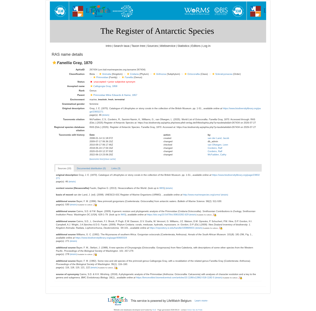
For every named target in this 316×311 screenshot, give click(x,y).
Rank (82, 90)
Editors (195, 46)
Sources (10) (64, 168)
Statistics (183, 46)
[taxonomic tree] (97, 159)
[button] (54, 63)
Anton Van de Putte (194, 310)
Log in (206, 46)
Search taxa (121, 46)
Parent (81, 95)
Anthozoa (161, 74)
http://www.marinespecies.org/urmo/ (201, 194)
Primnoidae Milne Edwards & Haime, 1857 (115, 95)
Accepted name (76, 86)
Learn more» (201, 300)
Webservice (167, 46)
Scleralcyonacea (223, 74)
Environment (77, 99)
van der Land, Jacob (218, 138)
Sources (152, 46)
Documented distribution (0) (91, 168)
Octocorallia (193, 74)
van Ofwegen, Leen (218, 144)
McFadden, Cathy (217, 154)
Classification (77, 74)
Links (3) (115, 168)
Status (81, 81)
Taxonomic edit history (72, 134)
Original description (73, 108)
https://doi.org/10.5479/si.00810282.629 (168, 214)
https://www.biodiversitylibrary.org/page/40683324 (101, 237)
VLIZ (154, 310)
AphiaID (80, 69)
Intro (109, 46)
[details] (105, 115)
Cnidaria (134, 74)
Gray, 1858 (105, 86)
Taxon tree (138, 46)
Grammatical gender (73, 104)
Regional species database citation (69, 129)
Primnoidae (102, 77)
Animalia (106, 74)
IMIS (161, 188)
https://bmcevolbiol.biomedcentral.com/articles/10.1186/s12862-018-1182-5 (175, 277)
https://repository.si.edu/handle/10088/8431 (172, 228)
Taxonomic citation (74, 119)
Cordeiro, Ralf (215, 148)
